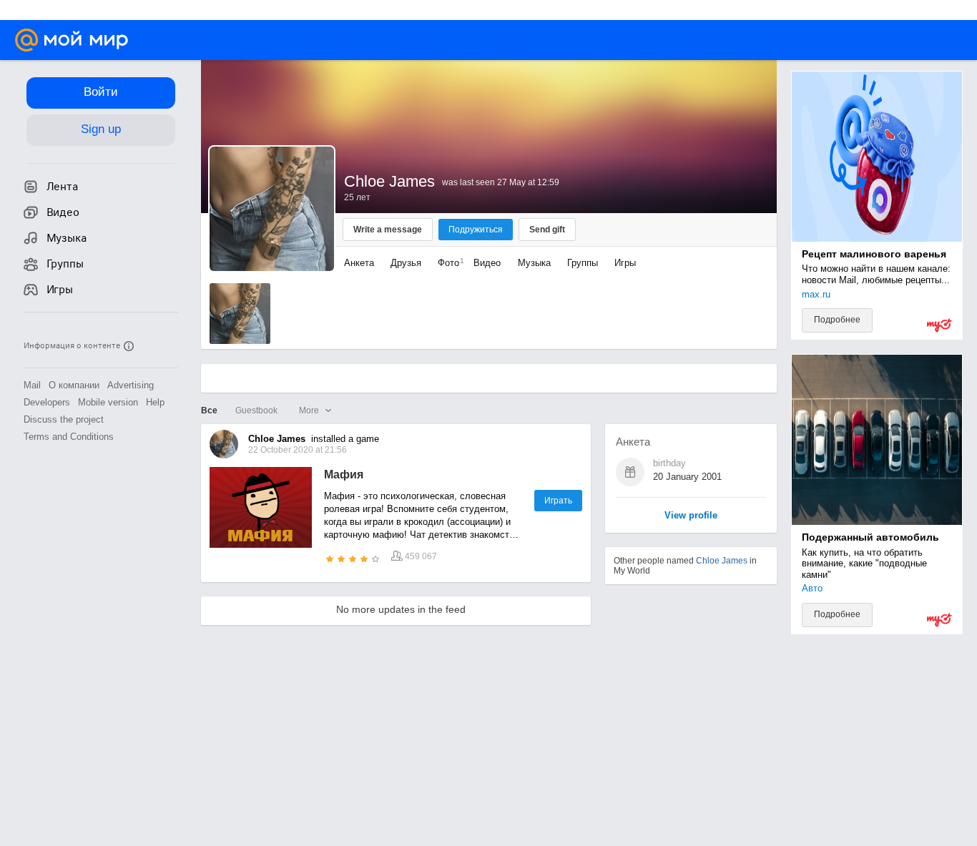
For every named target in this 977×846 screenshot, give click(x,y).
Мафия (343, 474)
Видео (488, 262)
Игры (625, 262)
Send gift (547, 230)
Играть (558, 501)
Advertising (130, 385)
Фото (447, 262)
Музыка (534, 262)
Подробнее (837, 320)
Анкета (359, 262)
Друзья (406, 262)
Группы (582, 262)
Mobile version (108, 402)
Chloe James (721, 561)
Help (155, 402)
